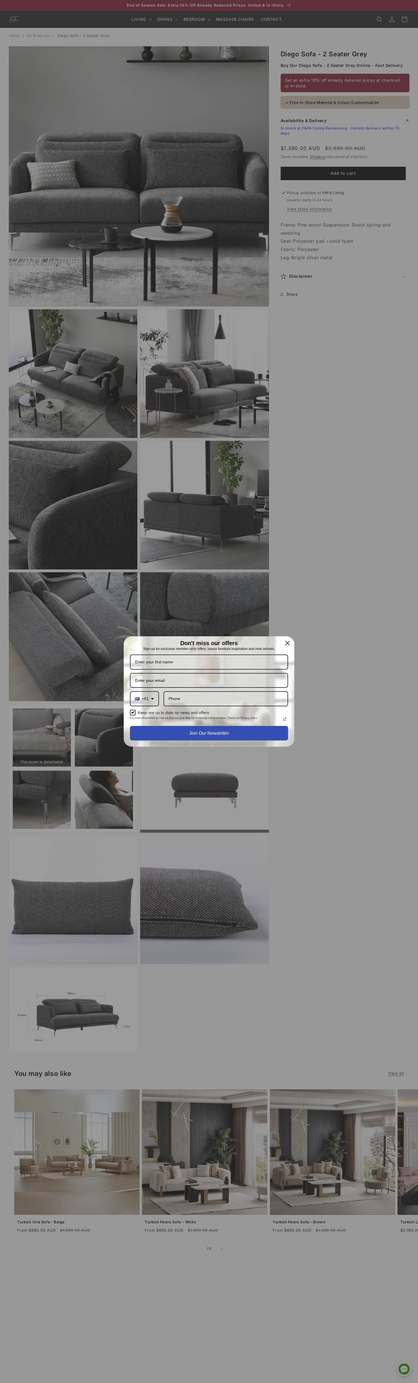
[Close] (287, 643)
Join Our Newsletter (209, 733)
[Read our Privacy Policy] (284, 719)
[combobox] (144, 698)
